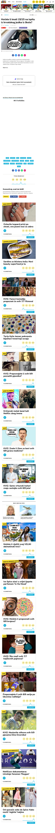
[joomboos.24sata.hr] (3, 2)
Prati (13, 27)
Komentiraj (30, 237)
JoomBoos (7, 25)
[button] (1, 832)
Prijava (6, 196)
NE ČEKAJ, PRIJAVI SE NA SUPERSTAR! (13, 97)
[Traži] (47, 2)
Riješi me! (6, 14)
